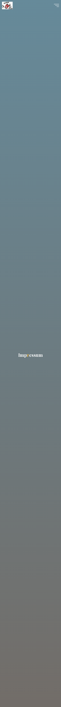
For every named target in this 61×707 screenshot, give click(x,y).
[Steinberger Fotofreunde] (7, 5)
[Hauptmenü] (56, 5)
